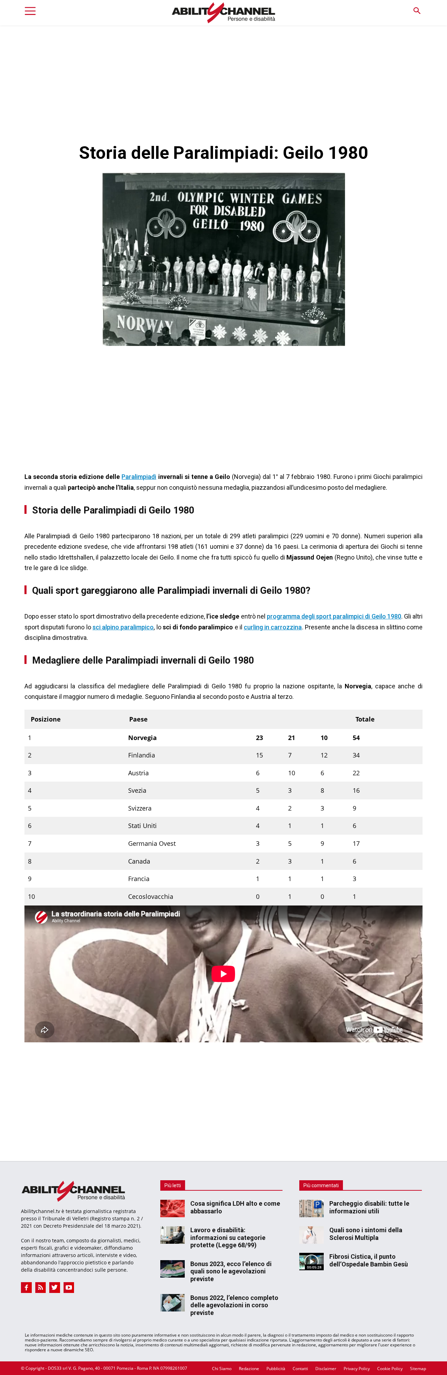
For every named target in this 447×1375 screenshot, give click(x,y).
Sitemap (418, 1369)
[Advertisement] (223, 78)
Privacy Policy (357, 1369)
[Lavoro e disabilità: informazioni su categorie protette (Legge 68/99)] (172, 1235)
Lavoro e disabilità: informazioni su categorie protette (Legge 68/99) (227, 1237)
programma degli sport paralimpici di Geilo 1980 (334, 616)
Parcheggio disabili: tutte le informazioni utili (369, 1207)
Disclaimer (325, 1369)
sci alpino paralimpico (123, 627)
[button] (417, 11)
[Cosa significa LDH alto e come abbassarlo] (172, 1208)
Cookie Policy (390, 1369)
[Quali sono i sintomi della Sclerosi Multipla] (311, 1235)
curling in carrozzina (273, 627)
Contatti (300, 1369)
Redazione (249, 1369)
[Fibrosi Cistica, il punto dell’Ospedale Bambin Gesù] (311, 1261)
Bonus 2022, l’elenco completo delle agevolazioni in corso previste (234, 1305)
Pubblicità (275, 1369)
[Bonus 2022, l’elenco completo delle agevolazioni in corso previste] (172, 1302)
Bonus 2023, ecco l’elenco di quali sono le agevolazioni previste (231, 1271)
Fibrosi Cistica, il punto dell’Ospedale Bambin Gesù (368, 1260)
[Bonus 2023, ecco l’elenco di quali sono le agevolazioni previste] (172, 1269)
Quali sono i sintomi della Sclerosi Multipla (365, 1233)
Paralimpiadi (139, 476)
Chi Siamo (222, 1369)
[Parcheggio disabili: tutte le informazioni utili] (311, 1208)
